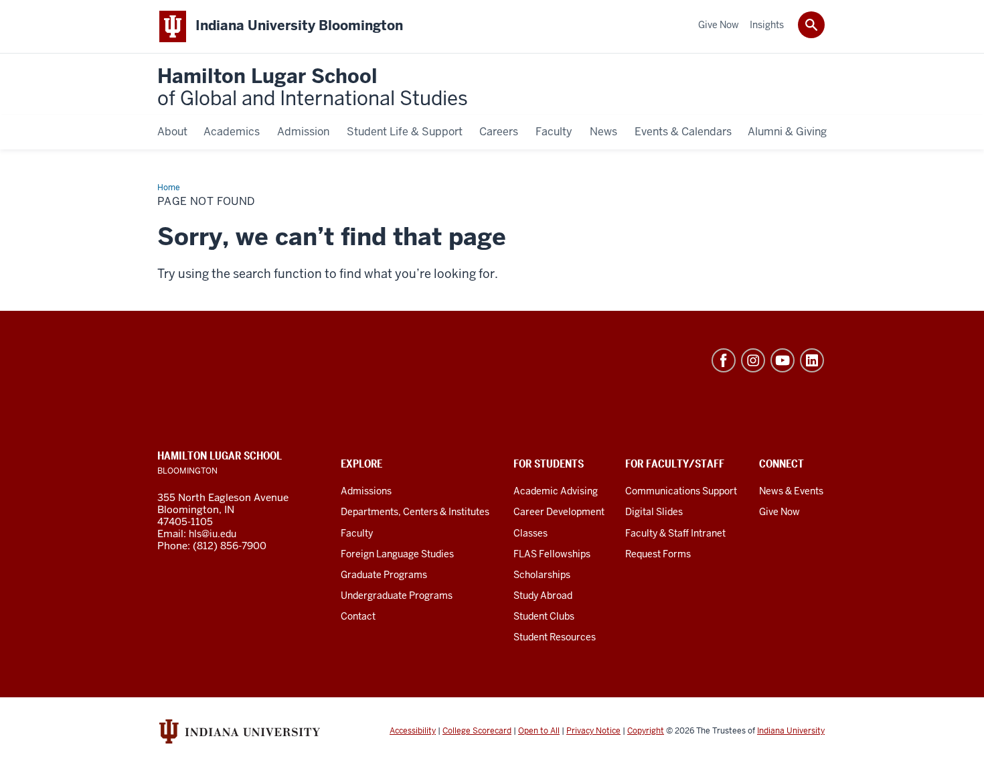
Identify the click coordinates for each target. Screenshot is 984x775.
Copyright (645, 730)
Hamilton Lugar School (312, 88)
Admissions (366, 491)
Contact (358, 616)
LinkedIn (812, 360)
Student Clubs (543, 616)
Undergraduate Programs (397, 595)
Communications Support (681, 491)
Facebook (724, 360)
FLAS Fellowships (551, 554)
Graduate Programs (384, 575)
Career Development (558, 512)
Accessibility (413, 730)
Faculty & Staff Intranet (675, 533)
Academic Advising (555, 491)
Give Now (779, 512)
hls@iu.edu (212, 534)
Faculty (357, 533)
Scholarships (541, 575)
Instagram (753, 360)
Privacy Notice (593, 730)
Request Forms (658, 554)
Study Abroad (542, 595)
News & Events (791, 491)
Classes (530, 533)
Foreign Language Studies (397, 554)
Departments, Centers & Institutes (415, 512)
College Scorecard (476, 730)
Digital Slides (654, 512)
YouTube (782, 360)
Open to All (539, 730)
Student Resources (554, 637)
